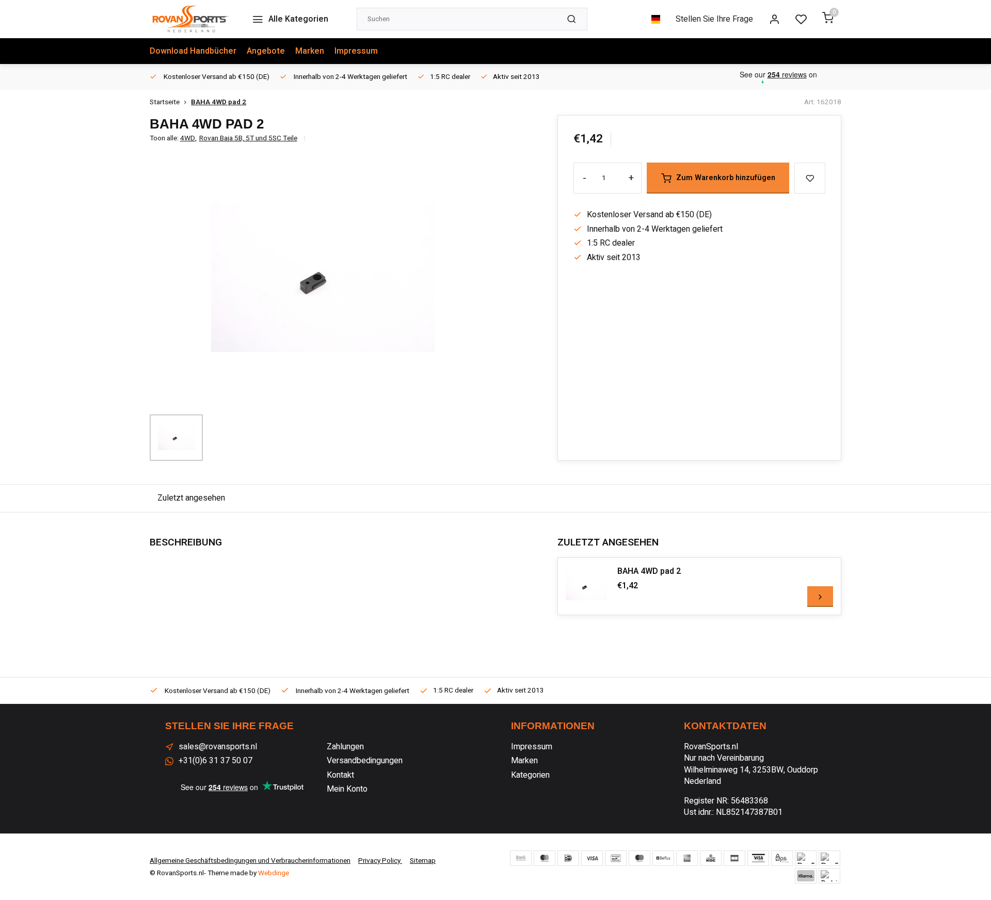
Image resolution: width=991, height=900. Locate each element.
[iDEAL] (568, 858)
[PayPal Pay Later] (829, 858)
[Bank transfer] (521, 858)
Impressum (356, 51)
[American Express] (687, 858)
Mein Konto (347, 789)
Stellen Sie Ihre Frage (714, 19)
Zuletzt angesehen (191, 498)
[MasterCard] (544, 858)
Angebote (266, 51)
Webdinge (273, 873)
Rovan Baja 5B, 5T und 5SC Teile (248, 138)
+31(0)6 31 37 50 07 (215, 760)
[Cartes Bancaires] (734, 858)
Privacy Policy (380, 861)
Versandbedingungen (365, 760)
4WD (188, 138)
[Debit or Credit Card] (829, 875)
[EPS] (782, 858)
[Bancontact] (616, 858)
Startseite (165, 102)
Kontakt (340, 775)
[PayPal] (806, 858)
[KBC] (711, 858)
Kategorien (530, 775)
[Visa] (592, 858)
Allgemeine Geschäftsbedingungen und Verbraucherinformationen (250, 861)
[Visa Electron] (758, 858)
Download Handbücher (193, 51)
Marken (309, 51)
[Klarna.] (806, 875)
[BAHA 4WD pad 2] (586, 586)
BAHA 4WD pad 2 (218, 102)
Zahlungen (345, 746)
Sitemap (423, 861)
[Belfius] (663, 858)
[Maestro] (639, 858)
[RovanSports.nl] (190, 19)
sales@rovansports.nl (218, 746)
